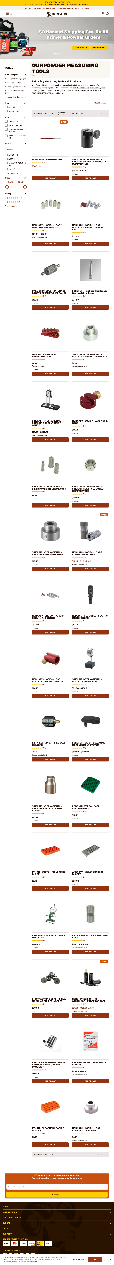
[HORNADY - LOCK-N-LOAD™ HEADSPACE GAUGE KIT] (50, 204)
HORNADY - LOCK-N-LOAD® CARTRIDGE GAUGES (87, 553)
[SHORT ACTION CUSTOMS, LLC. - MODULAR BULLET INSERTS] (50, 977)
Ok (95, 1259)
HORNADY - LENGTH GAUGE (47, 159)
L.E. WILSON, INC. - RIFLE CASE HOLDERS (48, 744)
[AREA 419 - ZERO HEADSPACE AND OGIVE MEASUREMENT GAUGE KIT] (50, 1041)
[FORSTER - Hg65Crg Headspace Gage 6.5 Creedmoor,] (90, 269)
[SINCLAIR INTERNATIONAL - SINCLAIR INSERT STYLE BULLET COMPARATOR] (90, 138)
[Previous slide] (4, 38)
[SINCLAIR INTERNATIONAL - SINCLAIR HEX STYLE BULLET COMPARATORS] (90, 465)
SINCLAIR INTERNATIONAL (43, 93)
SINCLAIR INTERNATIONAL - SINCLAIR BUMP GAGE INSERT (48, 553)
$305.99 (21, 182)
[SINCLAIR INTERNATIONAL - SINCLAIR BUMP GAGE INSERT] (50, 531)
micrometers (95, 88)
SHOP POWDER (81, 48)
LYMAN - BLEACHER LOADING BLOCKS (48, 1129)
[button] (7, 14)
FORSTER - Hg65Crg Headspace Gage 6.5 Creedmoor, (89, 292)
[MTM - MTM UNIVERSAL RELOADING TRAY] (50, 333)
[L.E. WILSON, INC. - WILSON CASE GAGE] (90, 914)
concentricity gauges (54, 90)
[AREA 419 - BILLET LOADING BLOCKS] (90, 851)
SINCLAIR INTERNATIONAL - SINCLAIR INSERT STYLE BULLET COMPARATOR (90, 161)
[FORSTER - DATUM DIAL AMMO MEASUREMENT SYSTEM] (90, 721)
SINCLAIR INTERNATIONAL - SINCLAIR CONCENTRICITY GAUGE (47, 423)
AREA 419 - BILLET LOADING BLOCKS (87, 873)
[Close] (110, 1259)
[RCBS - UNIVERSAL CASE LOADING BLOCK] (90, 785)
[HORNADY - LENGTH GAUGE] (50, 138)
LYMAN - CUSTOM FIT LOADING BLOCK (48, 873)
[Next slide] (110, 38)
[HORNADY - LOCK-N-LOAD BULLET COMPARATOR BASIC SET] (90, 204)
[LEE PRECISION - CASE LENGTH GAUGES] (90, 1041)
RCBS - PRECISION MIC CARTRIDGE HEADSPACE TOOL (89, 1000)
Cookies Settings (78, 1259)
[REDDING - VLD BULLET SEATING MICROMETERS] (90, 594)
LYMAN (61, 93)
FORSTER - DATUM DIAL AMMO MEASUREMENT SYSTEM (88, 744)
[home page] (57, 14)
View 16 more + (11, 173)
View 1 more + (11, 206)
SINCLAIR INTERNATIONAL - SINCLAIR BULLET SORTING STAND (47, 808)
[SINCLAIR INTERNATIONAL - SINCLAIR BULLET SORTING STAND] (50, 785)
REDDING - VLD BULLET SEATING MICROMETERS (90, 617)
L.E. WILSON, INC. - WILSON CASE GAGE (90, 936)
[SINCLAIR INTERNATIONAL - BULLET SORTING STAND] (90, 658)
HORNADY (97, 90)
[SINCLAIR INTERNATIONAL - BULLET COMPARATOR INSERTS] (90, 333)
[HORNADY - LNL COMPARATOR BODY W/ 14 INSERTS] (50, 594)
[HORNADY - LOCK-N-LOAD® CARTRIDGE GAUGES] (90, 531)
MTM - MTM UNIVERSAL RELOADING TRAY (45, 355)
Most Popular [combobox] (100, 103)
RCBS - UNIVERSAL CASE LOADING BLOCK (86, 807)
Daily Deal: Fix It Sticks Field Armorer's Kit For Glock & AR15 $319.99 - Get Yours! (57, 8)
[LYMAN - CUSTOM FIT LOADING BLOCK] (50, 851)
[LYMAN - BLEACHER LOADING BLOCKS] (50, 1107)
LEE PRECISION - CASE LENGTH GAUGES (89, 1063)
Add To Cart (50, 178)
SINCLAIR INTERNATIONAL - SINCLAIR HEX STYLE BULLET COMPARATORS (88, 488)
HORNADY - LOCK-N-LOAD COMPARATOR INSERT (86, 1129)
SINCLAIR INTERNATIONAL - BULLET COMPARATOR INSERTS (89, 355)
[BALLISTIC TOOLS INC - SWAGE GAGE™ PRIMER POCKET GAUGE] (50, 269)
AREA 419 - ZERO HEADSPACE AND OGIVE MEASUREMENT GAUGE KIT (48, 1064)
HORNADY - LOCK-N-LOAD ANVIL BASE (90, 422)
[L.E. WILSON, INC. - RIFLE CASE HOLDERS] (50, 721)
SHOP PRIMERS (99, 48)
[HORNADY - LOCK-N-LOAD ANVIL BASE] (90, 399)
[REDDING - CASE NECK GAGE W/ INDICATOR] (50, 914)
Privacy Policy (32, 1261)
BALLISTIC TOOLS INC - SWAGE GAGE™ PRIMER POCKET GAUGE (49, 292)
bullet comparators (81, 88)
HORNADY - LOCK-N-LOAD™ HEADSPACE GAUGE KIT (47, 226)
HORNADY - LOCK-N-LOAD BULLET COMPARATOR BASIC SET (88, 227)
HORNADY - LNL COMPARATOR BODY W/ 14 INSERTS (48, 617)
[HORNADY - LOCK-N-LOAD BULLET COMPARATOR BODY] (50, 658)
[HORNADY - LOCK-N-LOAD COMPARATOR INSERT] (90, 1107)
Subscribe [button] (57, 1195)
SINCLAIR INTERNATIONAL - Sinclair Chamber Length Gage (49, 487)
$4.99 (10, 182)
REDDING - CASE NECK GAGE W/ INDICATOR (49, 936)
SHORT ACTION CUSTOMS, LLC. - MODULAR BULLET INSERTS (49, 1000)
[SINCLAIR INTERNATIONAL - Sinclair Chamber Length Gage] (50, 465)
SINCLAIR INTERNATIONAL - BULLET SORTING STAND (87, 680)
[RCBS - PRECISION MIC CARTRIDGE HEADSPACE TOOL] (90, 977)
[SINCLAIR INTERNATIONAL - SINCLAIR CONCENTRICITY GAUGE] (50, 399)
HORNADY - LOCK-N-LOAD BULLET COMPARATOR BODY (47, 680)
